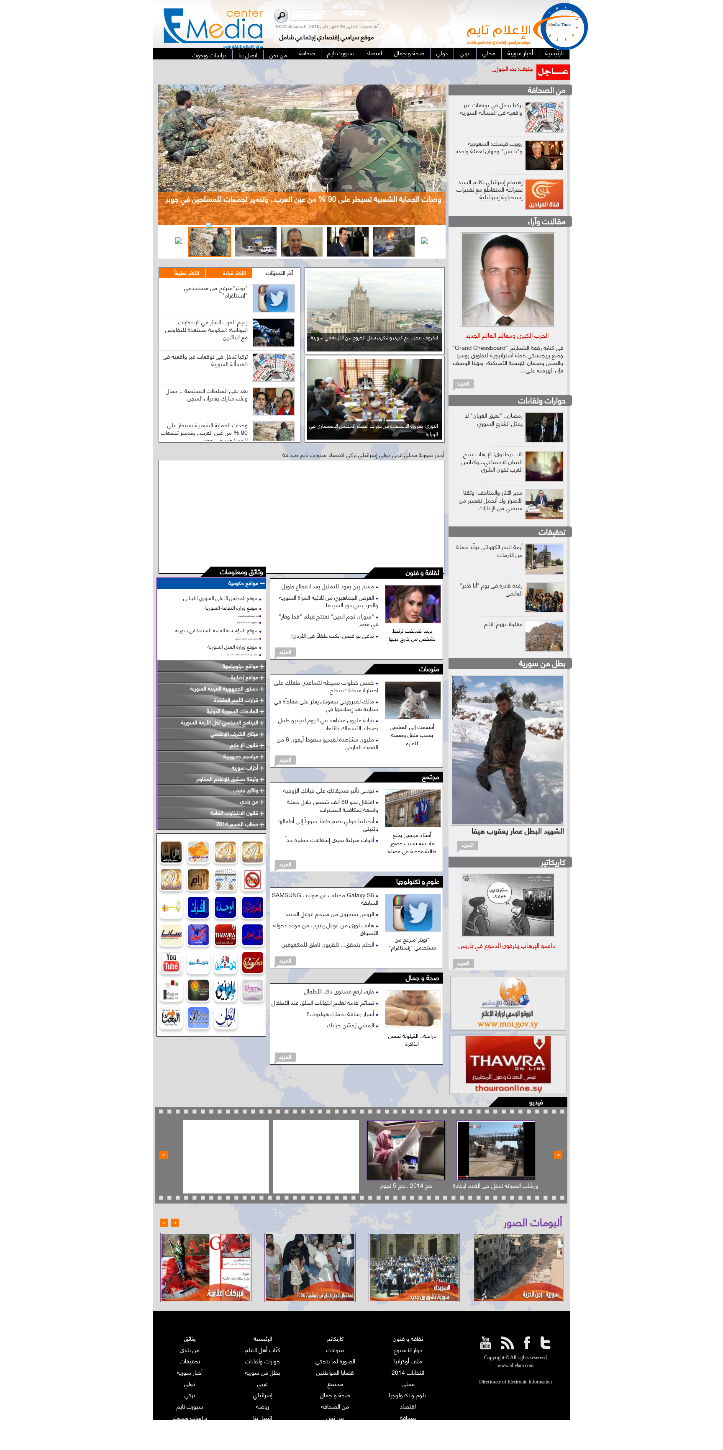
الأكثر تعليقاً (186, 272)
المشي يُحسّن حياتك (351, 1024)
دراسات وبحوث (190, 1417)
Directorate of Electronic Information (515, 1382)
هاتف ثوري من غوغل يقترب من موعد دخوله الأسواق (325, 928)
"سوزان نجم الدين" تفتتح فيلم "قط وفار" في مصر (328, 620)
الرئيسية (263, 1338)
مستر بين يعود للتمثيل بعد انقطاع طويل (329, 585)
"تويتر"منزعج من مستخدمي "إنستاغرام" (216, 291)
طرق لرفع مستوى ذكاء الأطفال (340, 990)
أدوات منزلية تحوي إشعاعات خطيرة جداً (330, 839)
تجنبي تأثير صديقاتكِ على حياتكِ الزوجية (329, 790)
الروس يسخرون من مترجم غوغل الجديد (330, 913)
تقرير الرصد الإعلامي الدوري (263, 1428)
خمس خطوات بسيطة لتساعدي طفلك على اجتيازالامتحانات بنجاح (326, 686)
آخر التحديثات (279, 272)
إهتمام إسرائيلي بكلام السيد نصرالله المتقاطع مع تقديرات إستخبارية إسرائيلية (489, 189)
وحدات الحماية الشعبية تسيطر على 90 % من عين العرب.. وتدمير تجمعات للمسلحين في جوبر (204, 432)
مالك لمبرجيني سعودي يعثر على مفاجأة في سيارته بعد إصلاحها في (326, 704)
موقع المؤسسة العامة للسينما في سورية (216, 630)
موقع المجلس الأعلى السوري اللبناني (220, 598)
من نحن (335, 1417)
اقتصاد (408, 1406)
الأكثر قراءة (234, 272)
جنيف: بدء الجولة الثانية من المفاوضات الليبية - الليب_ (469, 68)
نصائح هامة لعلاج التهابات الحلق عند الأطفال (324, 1002)
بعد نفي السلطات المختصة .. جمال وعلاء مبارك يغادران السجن (207, 394)
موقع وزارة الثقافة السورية (231, 607)
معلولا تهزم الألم (503, 623)
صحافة (408, 1417)
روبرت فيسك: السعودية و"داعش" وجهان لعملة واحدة (489, 147)
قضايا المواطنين (335, 1372)
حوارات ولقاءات (542, 400)
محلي (408, 1383)
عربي (262, 1383)
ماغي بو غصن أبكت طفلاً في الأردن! (333, 635)
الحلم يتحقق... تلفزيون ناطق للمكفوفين (329, 944)
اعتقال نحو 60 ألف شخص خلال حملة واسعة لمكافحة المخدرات (332, 805)
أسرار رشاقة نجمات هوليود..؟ (341, 1013)
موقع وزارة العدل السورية (232, 646)
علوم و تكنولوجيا (417, 881)
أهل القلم (408, 1428)
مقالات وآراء (547, 220)
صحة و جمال (422, 978)
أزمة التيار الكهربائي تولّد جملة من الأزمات (489, 550)
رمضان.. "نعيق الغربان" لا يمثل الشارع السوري (494, 419)
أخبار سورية (190, 1372)
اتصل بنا (262, 1417)
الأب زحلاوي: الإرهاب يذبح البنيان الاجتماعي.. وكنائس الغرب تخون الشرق (492, 461)
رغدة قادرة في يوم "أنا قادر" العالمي (491, 589)
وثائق (190, 1338)
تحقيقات (552, 531)
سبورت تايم (190, 1406)
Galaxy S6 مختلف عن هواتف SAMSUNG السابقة (325, 898)
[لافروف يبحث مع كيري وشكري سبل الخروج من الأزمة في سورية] (374, 348)
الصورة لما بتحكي (335, 1360)
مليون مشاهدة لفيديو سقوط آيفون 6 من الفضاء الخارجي (327, 743)
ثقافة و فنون (422, 572)
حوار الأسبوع (408, 1349)
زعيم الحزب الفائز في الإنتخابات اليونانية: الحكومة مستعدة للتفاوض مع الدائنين (206, 329)
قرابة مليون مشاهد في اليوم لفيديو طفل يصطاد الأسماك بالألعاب (328, 723)
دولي (189, 1383)
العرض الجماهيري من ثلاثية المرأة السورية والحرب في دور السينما (328, 601)
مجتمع (430, 777)
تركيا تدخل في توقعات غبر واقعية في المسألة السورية (205, 360)
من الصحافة (547, 89)
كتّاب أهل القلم (262, 1349)
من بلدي (190, 1349)
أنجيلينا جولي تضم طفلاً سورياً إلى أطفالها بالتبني (328, 824)
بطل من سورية (542, 662)
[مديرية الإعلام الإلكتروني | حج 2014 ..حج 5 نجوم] (406, 1150)
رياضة (262, 1406)
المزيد (285, 651)
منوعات (429, 669)
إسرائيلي (262, 1394)
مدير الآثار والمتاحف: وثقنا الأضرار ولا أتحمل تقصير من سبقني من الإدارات (491, 499)
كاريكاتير (553, 861)
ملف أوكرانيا (408, 1360)
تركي (190, 1394)
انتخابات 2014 (408, 1372)
